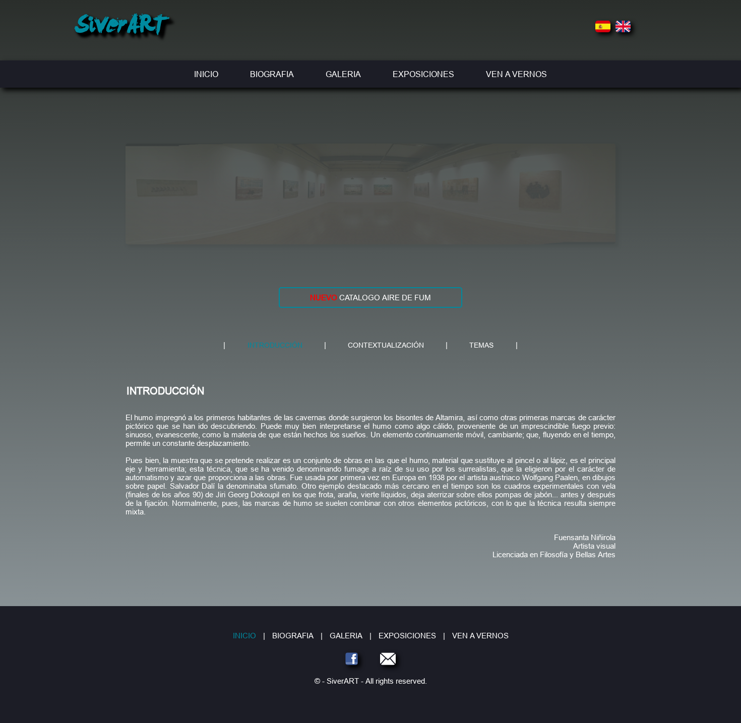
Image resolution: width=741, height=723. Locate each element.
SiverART (120, 27)
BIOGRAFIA (272, 74)
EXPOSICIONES (423, 74)
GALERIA (343, 74)
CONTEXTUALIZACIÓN (386, 345)
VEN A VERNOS (516, 74)
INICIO (206, 74)
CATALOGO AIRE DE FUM (370, 297)
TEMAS (481, 345)
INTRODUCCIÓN (275, 345)
